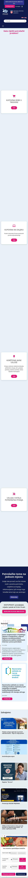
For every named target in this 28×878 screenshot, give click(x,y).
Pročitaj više (7, 658)
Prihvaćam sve (21, 874)
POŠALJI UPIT (9, 6)
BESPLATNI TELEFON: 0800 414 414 (14, 611)
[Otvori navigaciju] (3, 26)
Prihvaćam (15, 859)
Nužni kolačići (5, 852)
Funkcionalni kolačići (5, 859)
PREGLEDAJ (14, 597)
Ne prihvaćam (22, 859)
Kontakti (17, 6)
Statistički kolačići (4, 867)
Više (14, 108)
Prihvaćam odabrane (8, 874)
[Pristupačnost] (22, 6)
